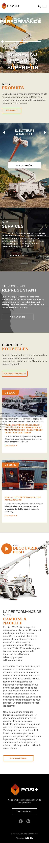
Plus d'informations (7, 429)
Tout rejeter (15, 427)
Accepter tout (5, 427)
